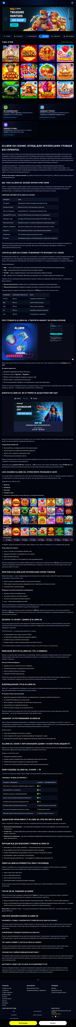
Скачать (53, 1023)
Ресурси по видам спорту (58, 992)
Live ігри (4, 996)
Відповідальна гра (56, 990)
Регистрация (23, 1023)
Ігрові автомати (6, 998)
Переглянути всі (67, 42)
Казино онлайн (6, 994)
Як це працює (9, 134)
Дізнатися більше (10, 117)
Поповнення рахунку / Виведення (36, 990)
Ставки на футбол (7, 992)
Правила (53, 988)
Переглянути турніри (47, 117)
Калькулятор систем (33, 988)
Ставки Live (5, 990)
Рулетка (4, 1001)
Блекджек (5, 1003)
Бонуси (4, 1005)
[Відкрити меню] (72, 2)
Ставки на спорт (6, 988)
